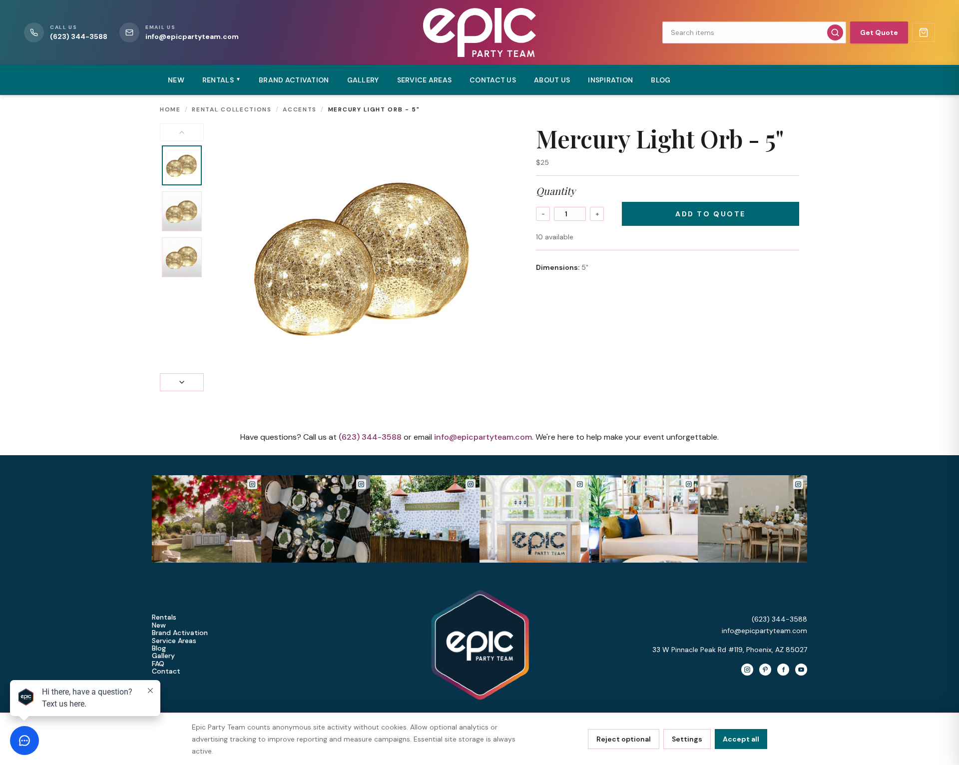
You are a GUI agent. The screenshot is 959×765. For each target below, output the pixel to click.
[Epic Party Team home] (479, 32)
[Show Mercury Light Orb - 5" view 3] (182, 257)
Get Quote (879, 32)
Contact (166, 671)
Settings (687, 739)
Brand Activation (294, 79)
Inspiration (610, 79)
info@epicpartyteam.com (483, 437)
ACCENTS (300, 109)
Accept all (741, 739)
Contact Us (493, 79)
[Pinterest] (765, 670)
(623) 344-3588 (370, 437)
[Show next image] (182, 382)
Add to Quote (710, 213)
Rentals (164, 617)
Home (170, 109)
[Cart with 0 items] (923, 32)
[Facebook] (783, 670)
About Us (552, 79)
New (176, 79)
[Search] (835, 32)
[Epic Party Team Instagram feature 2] (643, 519)
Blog (660, 79)
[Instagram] (747, 670)
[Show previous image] (182, 132)
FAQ (158, 664)
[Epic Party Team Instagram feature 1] (534, 519)
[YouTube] (801, 670)
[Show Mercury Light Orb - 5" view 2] (182, 211)
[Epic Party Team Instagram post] (206, 519)
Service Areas (424, 79)
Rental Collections (231, 109)
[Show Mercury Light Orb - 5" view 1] (182, 165)
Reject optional (623, 739)
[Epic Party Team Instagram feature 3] (752, 519)
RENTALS (221, 79)
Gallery (363, 79)
